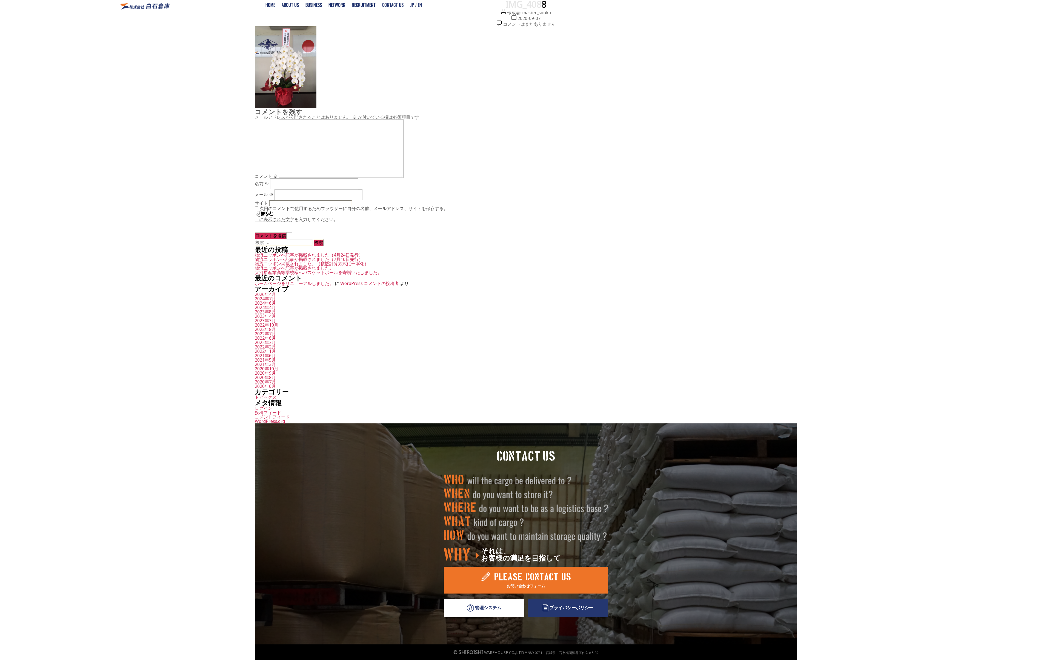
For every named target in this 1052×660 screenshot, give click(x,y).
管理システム (487, 607)
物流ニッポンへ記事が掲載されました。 (294, 268)
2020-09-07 (529, 18)
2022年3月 (265, 342)
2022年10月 (266, 325)
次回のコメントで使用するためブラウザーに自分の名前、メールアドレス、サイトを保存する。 (353, 208)
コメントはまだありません (529, 24)
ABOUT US (290, 5)
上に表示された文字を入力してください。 (296, 219)
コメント (266, 176)
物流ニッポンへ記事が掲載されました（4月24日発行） (309, 255)
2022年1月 (265, 351)
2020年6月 (265, 386)
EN (420, 5)
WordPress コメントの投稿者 (369, 283)
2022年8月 (265, 329)
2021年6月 (265, 356)
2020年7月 (265, 382)
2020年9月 (265, 373)
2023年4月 (265, 316)
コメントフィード (272, 417)
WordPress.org (270, 421)
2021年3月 (265, 364)
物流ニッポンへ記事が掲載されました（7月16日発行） (309, 259)
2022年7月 (265, 334)
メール (264, 194)
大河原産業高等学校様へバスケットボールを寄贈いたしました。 (318, 272)
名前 (262, 184)
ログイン (263, 408)
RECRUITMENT (364, 5)
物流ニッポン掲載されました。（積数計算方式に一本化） (312, 264)
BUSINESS (313, 5)
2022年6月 (265, 338)
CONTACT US (393, 5)
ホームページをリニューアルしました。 (294, 283)
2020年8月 (265, 377)
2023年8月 (265, 312)
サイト (261, 203)
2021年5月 (265, 360)
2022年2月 (265, 347)
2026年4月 (265, 294)
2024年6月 (265, 303)
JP (412, 5)
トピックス (266, 397)
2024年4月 (265, 307)
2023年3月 (265, 321)
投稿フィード (268, 412)
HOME (270, 5)
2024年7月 (265, 299)
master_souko (536, 13)
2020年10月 (266, 369)
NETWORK (336, 5)
